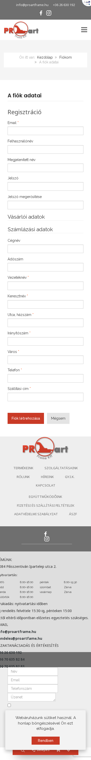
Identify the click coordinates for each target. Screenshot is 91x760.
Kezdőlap (45, 57)
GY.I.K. (70, 476)
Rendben (45, 741)
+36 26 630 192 (64, 5)
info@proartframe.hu (32, 5)
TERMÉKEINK (23, 468)
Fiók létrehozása (26, 418)
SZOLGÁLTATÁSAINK (61, 468)
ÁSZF (73, 514)
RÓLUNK (23, 476)
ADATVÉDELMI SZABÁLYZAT (36, 514)
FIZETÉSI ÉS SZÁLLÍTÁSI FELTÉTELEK (45, 505)
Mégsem (58, 418)
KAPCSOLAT (45, 485)
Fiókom (65, 57)
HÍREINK (47, 476)
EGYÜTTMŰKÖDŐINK (45, 496)
